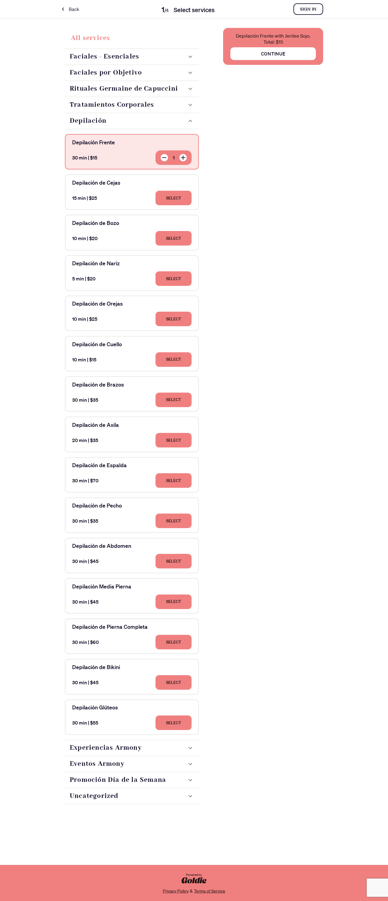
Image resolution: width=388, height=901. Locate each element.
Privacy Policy (176, 891)
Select (173, 198)
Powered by (194, 875)
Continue (273, 54)
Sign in (308, 9)
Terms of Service (209, 891)
